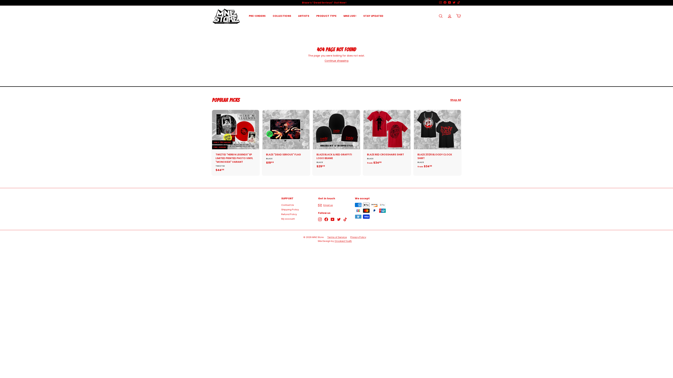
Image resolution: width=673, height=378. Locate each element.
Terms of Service (337, 237)
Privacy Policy (358, 237)
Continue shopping (336, 60)
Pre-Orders (257, 16)
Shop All (455, 100)
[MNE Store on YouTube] (332, 219)
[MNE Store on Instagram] (320, 219)
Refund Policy (289, 214)
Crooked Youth (343, 241)
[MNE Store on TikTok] (345, 219)
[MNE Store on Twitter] (339, 219)
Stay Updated (373, 16)
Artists (303, 16)
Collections (282, 16)
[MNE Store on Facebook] (326, 219)
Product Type (326, 16)
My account (288, 218)
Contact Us (287, 205)
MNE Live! (350, 16)
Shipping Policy (290, 209)
